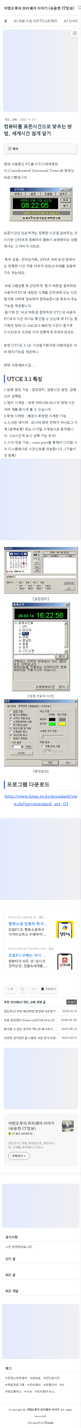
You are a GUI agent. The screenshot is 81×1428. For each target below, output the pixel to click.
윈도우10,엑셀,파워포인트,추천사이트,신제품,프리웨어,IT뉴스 (31, 1145)
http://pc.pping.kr (22, 917)
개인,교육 (10, 119)
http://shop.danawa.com (27, 948)
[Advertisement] (40, 70)
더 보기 (72, 1002)
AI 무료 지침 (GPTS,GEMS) (35, 20)
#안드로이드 (51, 1378)
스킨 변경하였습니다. (19, 1246)
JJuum (48, 1422)
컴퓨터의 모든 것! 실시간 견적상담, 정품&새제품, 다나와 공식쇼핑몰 (26, 963)
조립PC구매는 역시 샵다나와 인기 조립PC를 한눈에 (27, 955)
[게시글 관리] (33, 989)
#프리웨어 (34, 1384)
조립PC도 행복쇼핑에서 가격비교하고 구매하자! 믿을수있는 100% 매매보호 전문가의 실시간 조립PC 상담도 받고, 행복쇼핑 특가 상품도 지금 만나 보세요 (27, 932)
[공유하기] (22, 989)
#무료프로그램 (14, 1384)
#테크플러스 (13, 1391)
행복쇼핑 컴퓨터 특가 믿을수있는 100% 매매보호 (28, 923)
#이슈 (28, 1391)
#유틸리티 (50, 1384)
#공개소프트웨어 (16, 1378)
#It (62, 1384)
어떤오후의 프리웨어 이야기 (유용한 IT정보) (39, 8)
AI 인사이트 (72, 20)
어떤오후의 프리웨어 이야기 (43, 1409)
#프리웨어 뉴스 (45, 1391)
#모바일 (35, 1378)
